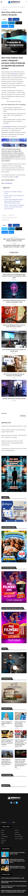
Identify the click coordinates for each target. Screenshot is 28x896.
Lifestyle (3, 834)
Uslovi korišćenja (19, 836)
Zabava (3, 838)
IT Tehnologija (4, 836)
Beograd (4, 215)
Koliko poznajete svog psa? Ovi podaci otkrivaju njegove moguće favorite (20, 724)
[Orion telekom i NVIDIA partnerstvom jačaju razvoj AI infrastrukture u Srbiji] (14, 290)
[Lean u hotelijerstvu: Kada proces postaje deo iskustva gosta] (14, 339)
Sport (2, 832)
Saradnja (17, 832)
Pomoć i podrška (19, 838)
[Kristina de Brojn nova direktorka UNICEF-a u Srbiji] (7, 716)
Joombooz (9, 822)
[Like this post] (10, 19)
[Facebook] (11, 803)
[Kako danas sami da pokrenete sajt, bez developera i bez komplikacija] (14, 363)
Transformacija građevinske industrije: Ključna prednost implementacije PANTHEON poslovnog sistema (13, 201)
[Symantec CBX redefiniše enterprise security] (14, 388)
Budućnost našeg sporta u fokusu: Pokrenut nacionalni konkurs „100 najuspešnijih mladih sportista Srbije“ (12, 443)
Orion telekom (5, 220)
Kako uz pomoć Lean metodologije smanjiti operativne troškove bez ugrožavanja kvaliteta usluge (14, 276)
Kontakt (16, 830)
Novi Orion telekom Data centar (9, 217)
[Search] (26, 2)
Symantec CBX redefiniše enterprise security (14, 398)
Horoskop (3, 840)
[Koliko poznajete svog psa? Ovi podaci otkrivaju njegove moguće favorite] (21, 716)
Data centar (11, 215)
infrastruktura (8, 126)
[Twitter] (17, 803)
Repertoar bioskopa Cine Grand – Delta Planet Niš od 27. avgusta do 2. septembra (7, 742)
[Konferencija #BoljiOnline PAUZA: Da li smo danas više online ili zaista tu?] (14, 314)
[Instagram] (14, 803)
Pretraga (3, 413)
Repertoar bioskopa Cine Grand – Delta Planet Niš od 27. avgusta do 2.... (17, 868)
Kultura (2, 830)
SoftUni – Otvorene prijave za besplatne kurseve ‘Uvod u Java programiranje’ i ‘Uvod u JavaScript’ (14, 206)
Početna (3, 7)
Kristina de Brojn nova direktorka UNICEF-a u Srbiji (13, 426)
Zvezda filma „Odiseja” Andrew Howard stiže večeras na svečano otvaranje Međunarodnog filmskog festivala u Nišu (21, 763)
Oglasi (2, 842)
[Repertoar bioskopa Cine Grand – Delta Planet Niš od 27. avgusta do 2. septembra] (7, 734)
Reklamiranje (18, 834)
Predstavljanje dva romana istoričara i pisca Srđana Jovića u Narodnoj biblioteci (6, 762)
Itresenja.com (8, 183)
